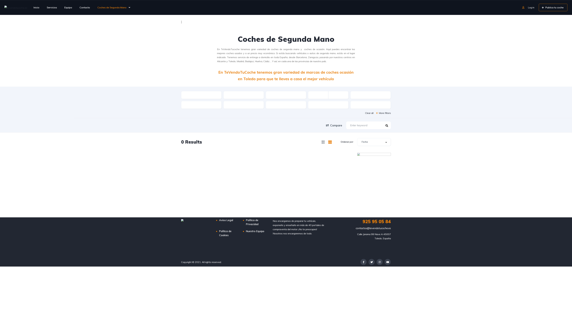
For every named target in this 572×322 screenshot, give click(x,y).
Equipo (68, 7)
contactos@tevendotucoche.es (373, 228)
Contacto (85, 7)
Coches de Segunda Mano (111, 7)
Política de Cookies (225, 233)
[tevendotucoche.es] (15, 7)
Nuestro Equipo (255, 231)
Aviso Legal (226, 220)
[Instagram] (380, 262)
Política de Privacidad (252, 222)
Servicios (52, 7)
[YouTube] (388, 262)
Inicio (36, 7)
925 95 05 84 (377, 221)
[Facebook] (363, 262)
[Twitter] (372, 262)
